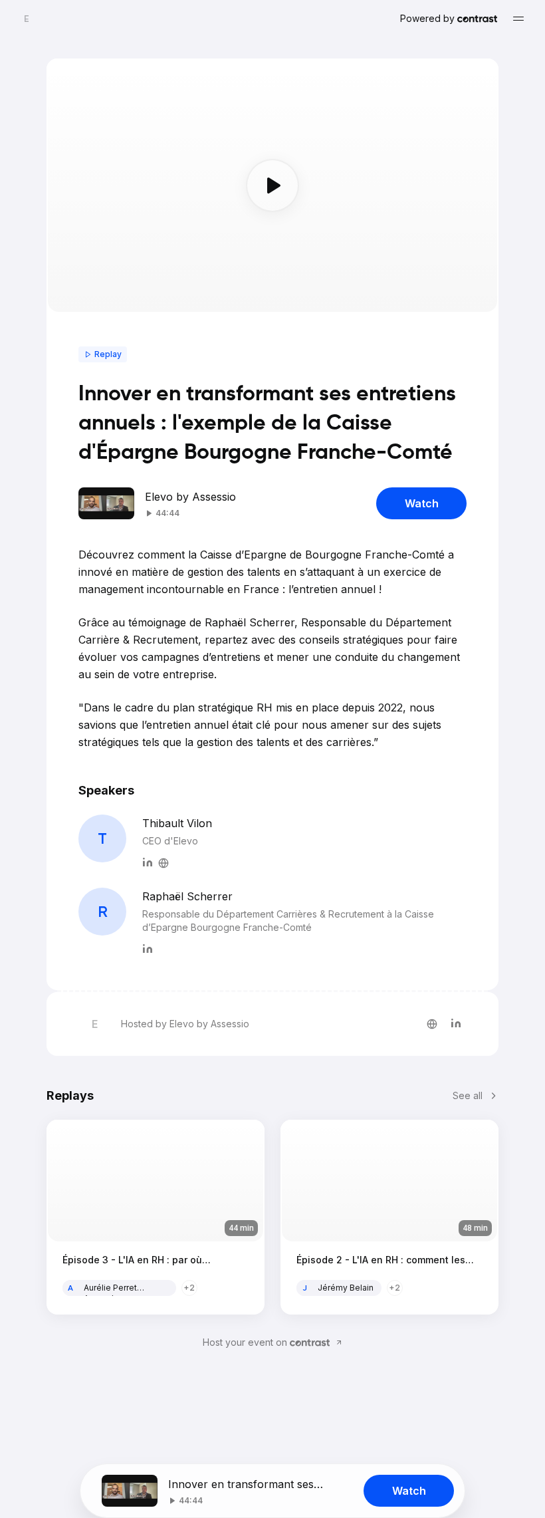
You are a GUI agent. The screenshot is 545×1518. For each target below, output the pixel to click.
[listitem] (432, 1024)
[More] (163, 861)
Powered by (427, 18)
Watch (422, 503)
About (223, 1287)
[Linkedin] (147, 861)
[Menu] (518, 18)
